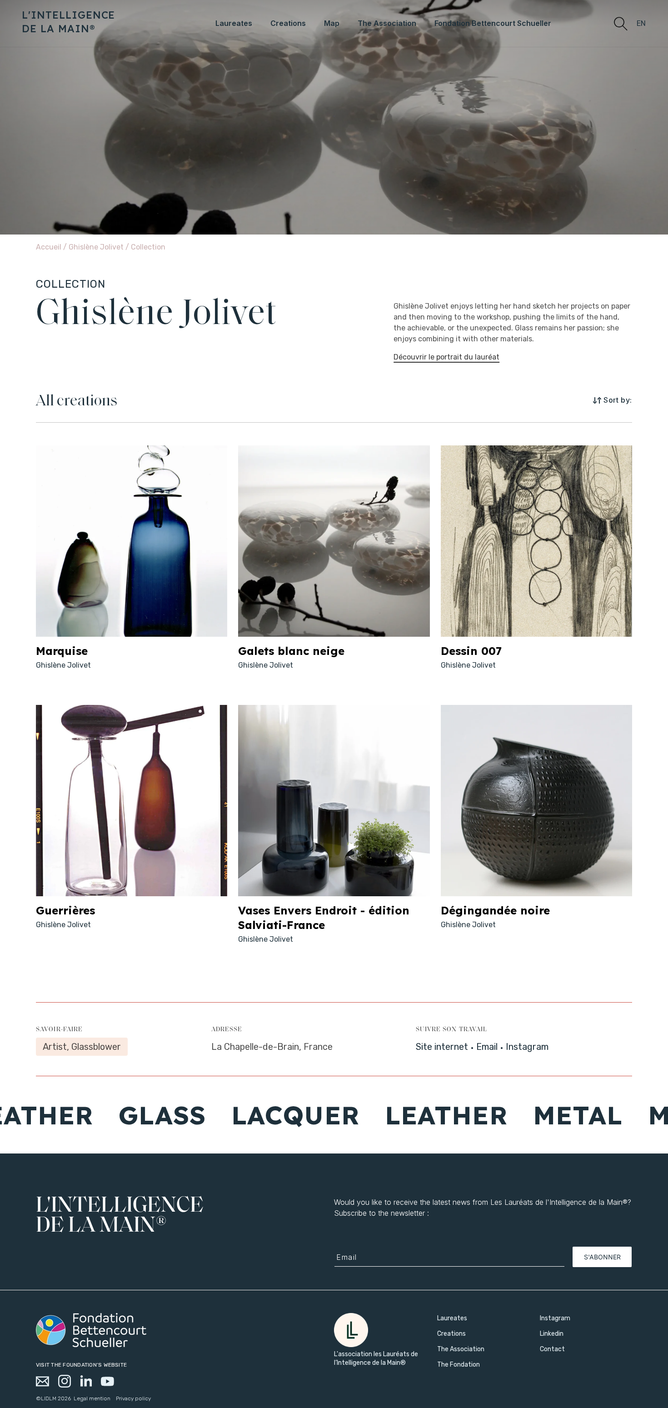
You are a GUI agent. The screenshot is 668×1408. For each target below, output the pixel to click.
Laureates (452, 1318)
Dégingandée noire (495, 910)
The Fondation (458, 1364)
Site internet (442, 1046)
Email (487, 1046)
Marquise (62, 651)
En (641, 23)
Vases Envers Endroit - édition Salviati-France (323, 918)
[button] (620, 23)
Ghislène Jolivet (97, 247)
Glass (105, 1115)
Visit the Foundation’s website (81, 1365)
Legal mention (92, 1398)
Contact (552, 1349)
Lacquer (238, 1115)
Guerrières (65, 910)
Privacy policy (133, 1398)
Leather (389, 1115)
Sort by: (617, 399)
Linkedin (551, 1334)
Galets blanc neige (291, 651)
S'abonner (602, 1257)
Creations (451, 1334)
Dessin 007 (471, 651)
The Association (460, 1349)
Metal (520, 1115)
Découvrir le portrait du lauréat (446, 357)
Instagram (527, 1046)
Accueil (48, 247)
